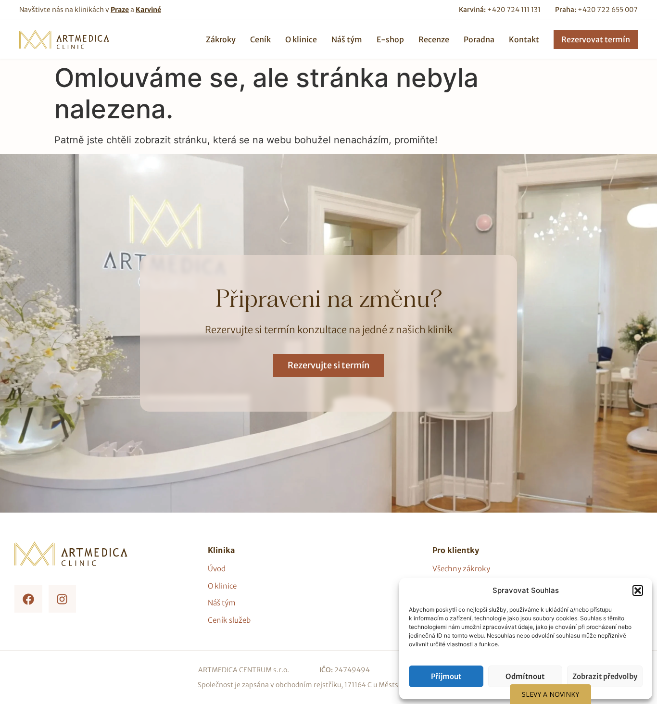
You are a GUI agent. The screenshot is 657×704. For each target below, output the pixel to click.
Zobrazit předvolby (604, 676)
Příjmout (446, 676)
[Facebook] (28, 599)
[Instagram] (62, 599)
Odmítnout (524, 676)
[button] (638, 590)
